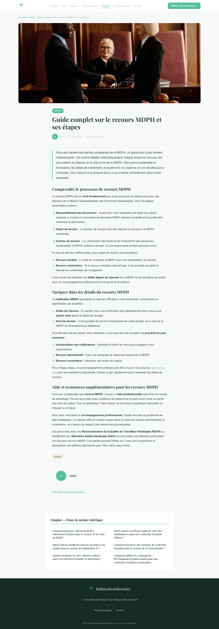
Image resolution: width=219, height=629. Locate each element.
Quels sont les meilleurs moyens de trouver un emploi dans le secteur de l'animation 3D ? (79, 546)
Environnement (122, 5)
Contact (120, 610)
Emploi (106, 5)
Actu (64, 5)
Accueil (54, 5)
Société (138, 5)
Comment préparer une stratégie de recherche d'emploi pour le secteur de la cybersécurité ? (140, 546)
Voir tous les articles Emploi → (69, 492)
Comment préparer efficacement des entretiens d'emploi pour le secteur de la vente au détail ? (79, 534)
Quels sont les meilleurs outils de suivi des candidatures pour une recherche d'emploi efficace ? (138, 534)
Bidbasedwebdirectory (113, 589)
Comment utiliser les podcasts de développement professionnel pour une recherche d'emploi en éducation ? (136, 559)
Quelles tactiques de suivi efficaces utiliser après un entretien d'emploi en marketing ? (77, 557)
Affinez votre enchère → (184, 5)
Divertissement (90, 5)
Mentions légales (103, 610)
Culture (74, 5)
